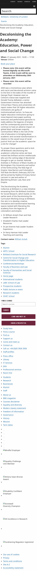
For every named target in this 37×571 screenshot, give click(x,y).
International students (13, 279)
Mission (6, 421)
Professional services (12, 369)
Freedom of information (13, 411)
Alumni (34, 1)
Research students (11, 293)
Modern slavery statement (14, 408)
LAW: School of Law (11, 282)
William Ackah (21, 239)
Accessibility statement (13, 568)
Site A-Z (6, 564)
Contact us (7, 345)
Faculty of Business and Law (15, 267)
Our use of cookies (11, 554)
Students (12, 1)
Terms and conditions (12, 561)
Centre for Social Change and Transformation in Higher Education (18, 259)
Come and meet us (18, 316)
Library (6, 359)
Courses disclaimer (11, 401)
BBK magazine (9, 398)
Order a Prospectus (18, 323)
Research (20, 1)
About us (7, 395)
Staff (5, 390)
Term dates (8, 425)
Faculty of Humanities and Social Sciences (17, 271)
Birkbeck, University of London (14, 17)
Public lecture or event (13, 289)
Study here (7, 328)
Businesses (27, 1)
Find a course (7, 301)
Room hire (7, 373)
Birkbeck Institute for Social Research (19, 254)
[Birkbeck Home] (18, 6)
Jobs (5, 366)
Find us (6, 335)
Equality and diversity (12, 405)
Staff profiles (8, 352)
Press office (8, 356)
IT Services (7, 363)
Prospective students (12, 286)
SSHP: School (8, 296)
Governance (8, 415)
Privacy (6, 558)
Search (6, 310)
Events (4, 21)
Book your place (8, 64)
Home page (8, 276)
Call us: (15, 348)
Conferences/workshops (13, 263)
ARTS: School (8, 251)
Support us (8, 338)
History (6, 418)
